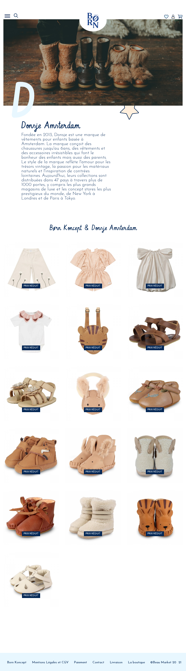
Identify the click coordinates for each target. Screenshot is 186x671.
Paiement (80, 662)
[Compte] (173, 17)
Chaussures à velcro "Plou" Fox (31, 445)
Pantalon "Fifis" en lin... (31, 259)
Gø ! (31, 286)
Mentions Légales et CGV (50, 662)
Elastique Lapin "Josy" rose (93, 383)
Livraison (116, 662)
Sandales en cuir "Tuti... (31, 383)
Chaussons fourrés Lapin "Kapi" (93, 445)
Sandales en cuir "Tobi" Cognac (155, 321)
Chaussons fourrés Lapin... (155, 445)
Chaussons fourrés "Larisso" (93, 507)
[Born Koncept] (93, 20)
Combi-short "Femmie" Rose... (93, 259)
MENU (30, 14)
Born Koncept (17, 662)
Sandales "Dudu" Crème (30, 569)
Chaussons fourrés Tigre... (155, 507)
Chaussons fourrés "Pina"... (31, 507)
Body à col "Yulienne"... (31, 321)
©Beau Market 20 (163, 662)
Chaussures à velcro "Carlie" (155, 383)
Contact (98, 662)
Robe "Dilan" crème (155, 259)
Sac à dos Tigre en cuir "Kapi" (93, 321)
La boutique (136, 662)
